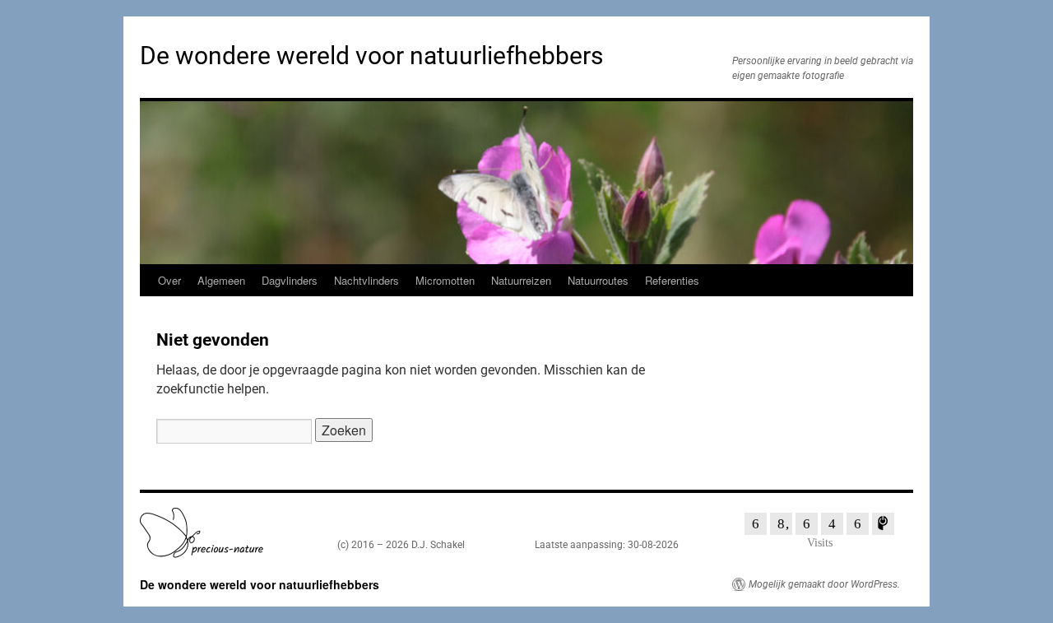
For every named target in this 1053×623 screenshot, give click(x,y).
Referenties (672, 280)
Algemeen (221, 280)
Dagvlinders (290, 280)
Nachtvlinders (366, 280)
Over (169, 280)
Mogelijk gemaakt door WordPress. (824, 584)
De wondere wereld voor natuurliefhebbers (371, 55)
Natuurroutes (598, 280)
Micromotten (445, 280)
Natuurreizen (521, 280)
